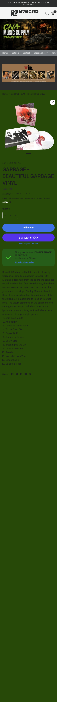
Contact (26, 53)
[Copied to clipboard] (30, 374)
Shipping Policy (41, 53)
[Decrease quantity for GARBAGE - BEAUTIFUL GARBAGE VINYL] (5, 215)
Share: (5, 374)
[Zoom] (52, 102)
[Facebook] (12, 374)
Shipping (6, 193)
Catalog (15, 53)
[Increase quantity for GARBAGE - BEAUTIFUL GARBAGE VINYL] (15, 215)
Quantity (6, 209)
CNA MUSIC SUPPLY (24, 13)
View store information (24, 262)
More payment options (28, 244)
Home (5, 53)
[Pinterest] (21, 374)
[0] (52, 13)
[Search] (47, 13)
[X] (17, 374)
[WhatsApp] (26, 374)
